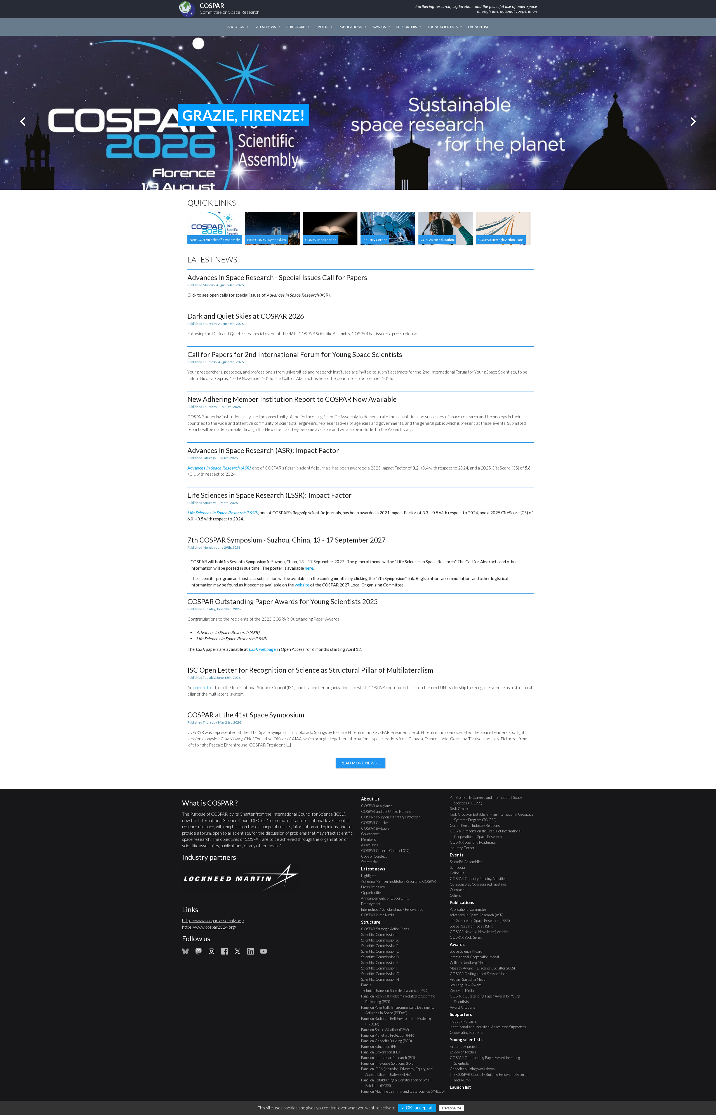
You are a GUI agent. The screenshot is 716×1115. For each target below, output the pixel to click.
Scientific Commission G (382, 973)
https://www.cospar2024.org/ (209, 926)
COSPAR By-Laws (377, 828)
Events (322, 27)
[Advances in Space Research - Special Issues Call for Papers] (360, 285)
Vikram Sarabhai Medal (470, 979)
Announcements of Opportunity (387, 898)
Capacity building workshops (474, 1069)
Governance (372, 834)
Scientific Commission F (381, 968)
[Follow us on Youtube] (263, 953)
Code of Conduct (376, 856)
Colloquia (459, 873)
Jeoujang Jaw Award (468, 985)
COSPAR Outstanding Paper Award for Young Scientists (487, 999)
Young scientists (442, 27)
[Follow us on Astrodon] (198, 953)
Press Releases (375, 887)
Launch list (478, 27)
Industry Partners (465, 1021)
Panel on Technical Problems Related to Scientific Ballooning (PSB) (400, 999)
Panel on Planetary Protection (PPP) (389, 1035)
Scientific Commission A (382, 940)
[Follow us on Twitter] (237, 953)
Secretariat (371, 862)
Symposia (459, 867)
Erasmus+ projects (466, 1046)
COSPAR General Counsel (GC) (388, 850)
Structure (295, 27)
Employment (372, 904)
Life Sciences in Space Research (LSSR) (482, 920)
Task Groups (462, 808)
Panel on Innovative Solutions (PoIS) (389, 1063)
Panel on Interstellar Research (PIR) (390, 1057)
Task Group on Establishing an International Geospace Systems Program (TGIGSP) (493, 817)
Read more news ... (360, 762)
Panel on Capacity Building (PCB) (388, 1041)
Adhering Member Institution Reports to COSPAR (400, 881)
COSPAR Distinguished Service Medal (481, 973)
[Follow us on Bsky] (185, 953)
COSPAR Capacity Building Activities (480, 878)
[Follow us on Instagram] (211, 953)
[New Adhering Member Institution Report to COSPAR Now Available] (360, 414)
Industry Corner (464, 848)
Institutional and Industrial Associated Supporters (490, 1027)
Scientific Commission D (382, 957)
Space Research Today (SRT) (473, 926)
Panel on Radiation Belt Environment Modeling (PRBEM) (398, 1021)
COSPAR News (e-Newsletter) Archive (481, 931)
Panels (368, 985)
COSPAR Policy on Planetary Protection (392, 817)
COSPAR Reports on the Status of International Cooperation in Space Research (487, 834)
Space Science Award (468, 951)
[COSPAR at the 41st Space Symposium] (360, 729)
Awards (379, 27)
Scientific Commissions (381, 934)
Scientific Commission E (382, 962)
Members (370, 839)
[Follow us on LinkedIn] (250, 953)
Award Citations (464, 1007)
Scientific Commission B (382, 945)
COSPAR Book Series (468, 937)
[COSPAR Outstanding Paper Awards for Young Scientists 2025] (360, 624)
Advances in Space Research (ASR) (478, 915)
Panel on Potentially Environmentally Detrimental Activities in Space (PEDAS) (400, 1010)
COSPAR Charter (376, 822)
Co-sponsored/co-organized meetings (480, 884)
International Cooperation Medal (476, 957)
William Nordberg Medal (470, 962)
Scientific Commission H (382, 979)
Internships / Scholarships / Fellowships (394, 909)
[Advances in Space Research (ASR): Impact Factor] (360, 462)
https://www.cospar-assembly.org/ (213, 920)
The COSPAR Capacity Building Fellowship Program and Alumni (491, 1077)
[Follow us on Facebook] (224, 953)
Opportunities (374, 892)
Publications (350, 27)
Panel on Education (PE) (381, 1046)
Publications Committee (470, 909)
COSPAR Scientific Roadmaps (475, 842)
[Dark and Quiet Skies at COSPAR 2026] (360, 324)
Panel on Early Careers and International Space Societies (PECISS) (488, 800)
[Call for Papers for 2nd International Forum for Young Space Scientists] (360, 366)
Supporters (406, 27)
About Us (235, 27)
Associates (371, 845)
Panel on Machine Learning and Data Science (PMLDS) (405, 1091)
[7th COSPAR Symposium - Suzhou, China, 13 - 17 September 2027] (360, 560)
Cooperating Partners (468, 1032)
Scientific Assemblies (468, 862)
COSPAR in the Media (380, 915)
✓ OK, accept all (417, 1107)
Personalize (451, 1108)
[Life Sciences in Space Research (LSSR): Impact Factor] (360, 506)
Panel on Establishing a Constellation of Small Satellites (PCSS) (398, 1083)
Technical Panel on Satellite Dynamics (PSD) (396, 990)
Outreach (459, 890)
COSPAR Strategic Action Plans (387, 929)
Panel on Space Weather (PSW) (387, 1029)
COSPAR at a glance (378, 806)
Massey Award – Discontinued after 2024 (484, 968)
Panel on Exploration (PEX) (383, 1052)
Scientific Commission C (382, 951)
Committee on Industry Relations (477, 825)
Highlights (370, 876)
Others (457, 895)
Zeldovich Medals (465, 990)
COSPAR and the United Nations (388, 811)
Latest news (265, 27)
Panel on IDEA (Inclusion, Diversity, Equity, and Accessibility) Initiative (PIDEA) (399, 1072)
